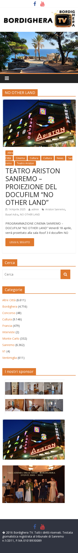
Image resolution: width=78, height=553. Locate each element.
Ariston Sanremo (55, 209)
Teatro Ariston (25, 163)
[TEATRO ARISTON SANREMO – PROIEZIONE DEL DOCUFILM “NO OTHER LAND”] (39, 102)
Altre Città (9, 300)
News (60, 158)
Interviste (8, 332)
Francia (7, 326)
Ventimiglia (9, 358)
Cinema (20, 158)
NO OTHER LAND (30, 214)
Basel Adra (11, 214)
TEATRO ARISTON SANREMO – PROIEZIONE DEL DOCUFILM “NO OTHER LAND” (32, 186)
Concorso (8, 313)
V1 (4, 351)
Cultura (34, 158)
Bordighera (9, 306)
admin (35, 209)
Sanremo (8, 345)
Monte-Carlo (10, 338)
